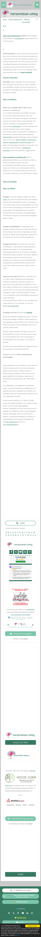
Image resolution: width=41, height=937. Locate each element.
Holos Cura (8, 785)
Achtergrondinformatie (15, 19)
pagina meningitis (26, 72)
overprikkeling (30, 609)
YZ (37, 19)
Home (5, 19)
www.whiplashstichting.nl (10, 424)
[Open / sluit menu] (3, 5)
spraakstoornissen (14, 142)
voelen (5, 199)
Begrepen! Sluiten (32, 926)
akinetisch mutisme (25, 142)
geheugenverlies (7, 137)
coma (28, 150)
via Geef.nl (20, 715)
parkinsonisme (19, 38)
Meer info (17, 935)
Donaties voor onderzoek (20, 713)
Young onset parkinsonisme (12, 36)
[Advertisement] (20, 448)
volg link (32, 771)
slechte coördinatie (21, 140)
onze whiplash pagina (11, 422)
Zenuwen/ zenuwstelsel (10, 77)
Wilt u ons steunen (20, 702)
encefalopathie (16, 126)
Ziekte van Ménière (9, 188)
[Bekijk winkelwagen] (37, 5)
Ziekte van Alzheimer (10, 99)
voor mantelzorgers (13, 306)
